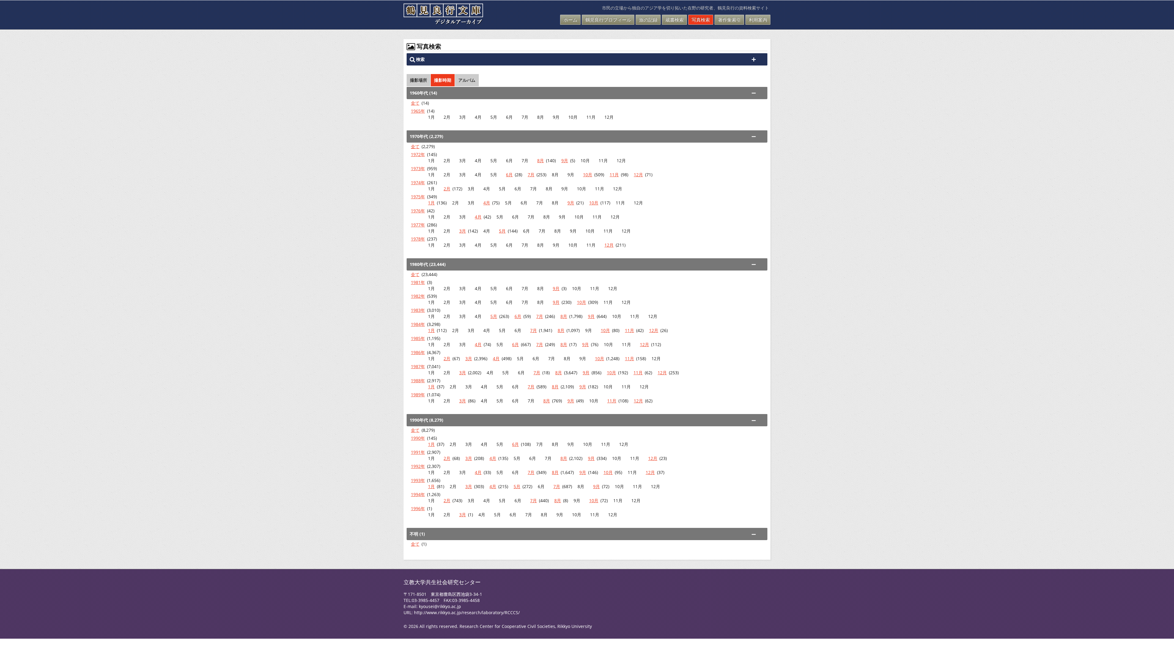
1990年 (418, 438)
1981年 (418, 282)
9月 (564, 160)
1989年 (418, 395)
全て (415, 103)
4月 (486, 203)
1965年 (418, 111)
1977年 (418, 225)
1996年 (418, 508)
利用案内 (758, 20)
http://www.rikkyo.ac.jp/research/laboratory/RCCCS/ (467, 612)
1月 (431, 203)
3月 (462, 231)
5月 (502, 231)
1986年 (418, 352)
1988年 (418, 380)
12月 (638, 174)
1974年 (418, 182)
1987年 (418, 366)
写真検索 (701, 20)
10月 (587, 174)
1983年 (418, 310)
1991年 (418, 452)
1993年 (418, 480)
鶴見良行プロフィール (608, 20)
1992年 (418, 466)
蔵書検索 (674, 20)
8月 (540, 160)
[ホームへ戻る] (444, 21)
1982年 (418, 296)
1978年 (418, 239)
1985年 (418, 338)
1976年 (418, 211)
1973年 (418, 168)
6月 (509, 174)
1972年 (418, 154)
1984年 (418, 324)
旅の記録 (648, 20)
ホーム (570, 20)
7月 (531, 174)
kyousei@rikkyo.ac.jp (440, 606)
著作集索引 (729, 20)
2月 (447, 189)
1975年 (418, 197)
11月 (614, 174)
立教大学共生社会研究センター (442, 582)
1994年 (418, 494)
